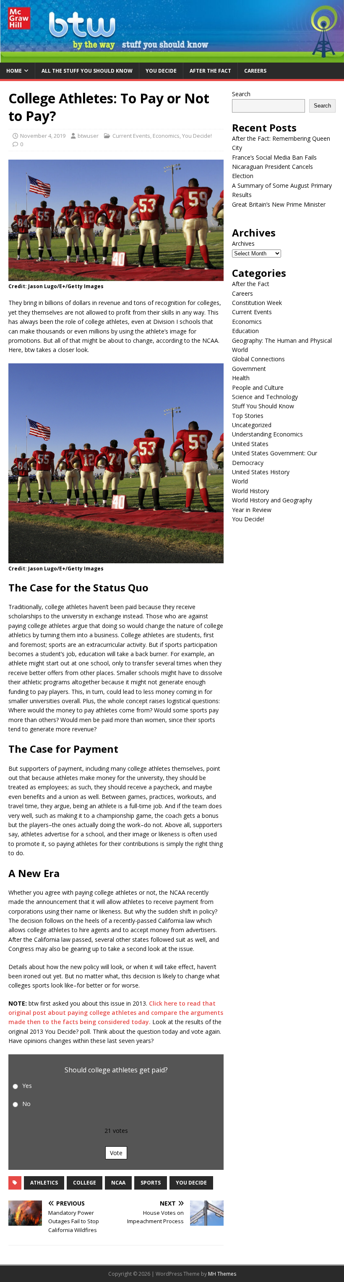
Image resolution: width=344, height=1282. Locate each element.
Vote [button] (116, 1153)
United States (250, 444)
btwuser (88, 135)
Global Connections (258, 359)
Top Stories (247, 416)
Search (241, 94)
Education (245, 331)
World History (250, 491)
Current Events (131, 135)
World (240, 481)
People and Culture (258, 387)
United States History (260, 472)
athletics (44, 1182)
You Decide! (197, 135)
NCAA (118, 1182)
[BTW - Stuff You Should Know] (172, 58)
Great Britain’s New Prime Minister (279, 204)
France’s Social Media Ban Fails (274, 157)
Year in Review (251, 510)
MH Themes (222, 1273)
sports (151, 1182)
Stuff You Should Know (263, 406)
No (26, 1104)
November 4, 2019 (42, 135)
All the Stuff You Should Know (87, 70)
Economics (166, 135)
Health (241, 378)
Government (249, 369)
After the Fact (210, 70)
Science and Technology (265, 397)
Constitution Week (257, 303)
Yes (27, 1086)
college (84, 1182)
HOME (14, 70)
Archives (243, 243)
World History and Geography (272, 500)
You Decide (161, 70)
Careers (255, 70)
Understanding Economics (267, 434)
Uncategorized (251, 425)
